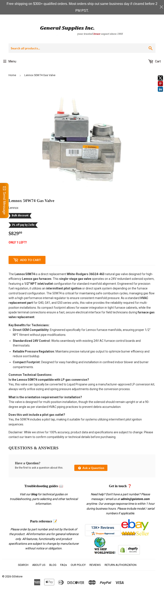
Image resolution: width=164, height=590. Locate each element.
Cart (157, 61)
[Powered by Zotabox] (160, 93)
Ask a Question (93, 468)
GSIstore (17, 576)
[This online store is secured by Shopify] (129, 553)
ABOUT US (38, 564)
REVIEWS (95, 564)
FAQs (63, 564)
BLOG (52, 564)
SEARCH (23, 564)
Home (12, 75)
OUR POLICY (78, 564)
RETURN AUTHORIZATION (120, 564)
